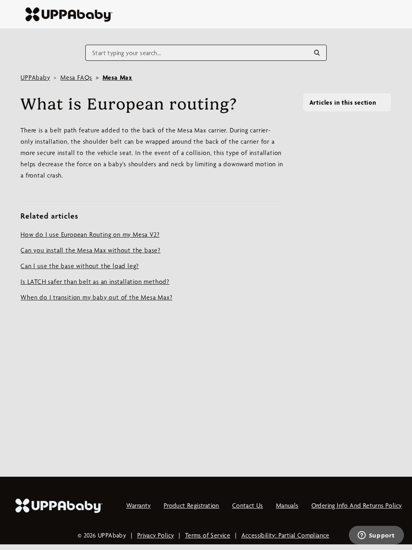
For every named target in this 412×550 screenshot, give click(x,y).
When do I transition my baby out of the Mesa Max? (96, 297)
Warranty (138, 505)
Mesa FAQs (76, 77)
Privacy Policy (155, 535)
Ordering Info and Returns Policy (356, 505)
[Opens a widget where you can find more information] (376, 536)
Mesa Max (117, 77)
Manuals (287, 505)
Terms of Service (207, 535)
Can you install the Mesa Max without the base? (91, 250)
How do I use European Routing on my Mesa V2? (90, 234)
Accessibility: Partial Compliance (285, 535)
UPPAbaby (35, 77)
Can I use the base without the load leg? (80, 266)
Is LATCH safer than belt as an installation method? (95, 281)
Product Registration (191, 505)
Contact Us (247, 505)
